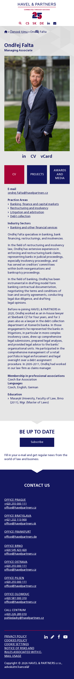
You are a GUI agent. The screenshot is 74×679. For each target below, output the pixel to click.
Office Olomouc (16, 594)
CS (27, 23)
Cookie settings (16, 644)
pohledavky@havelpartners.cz (24, 618)
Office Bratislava (17, 515)
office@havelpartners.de (20, 536)
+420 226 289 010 (15, 614)
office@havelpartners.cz (20, 507)
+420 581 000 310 (15, 598)
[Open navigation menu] (37, 31)
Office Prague (15, 500)
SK (34, 23)
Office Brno (13, 546)
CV (33, 156)
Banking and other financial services (33, 227)
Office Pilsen (14, 578)
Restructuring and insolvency (29, 208)
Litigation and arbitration (27, 212)
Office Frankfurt (17, 531)
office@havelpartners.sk (20, 523)
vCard (46, 156)
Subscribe (37, 442)
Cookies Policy (15, 640)
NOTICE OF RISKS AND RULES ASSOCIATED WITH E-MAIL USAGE (23, 652)
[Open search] (20, 23)
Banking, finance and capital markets (34, 204)
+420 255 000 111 (15, 503)
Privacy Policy (15, 636)
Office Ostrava (15, 562)
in (24, 156)
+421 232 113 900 (15, 519)
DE (42, 23)
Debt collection (20, 216)
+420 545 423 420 (15, 550)
